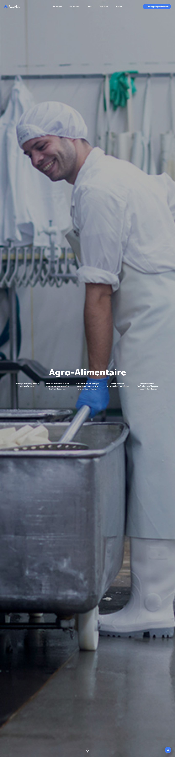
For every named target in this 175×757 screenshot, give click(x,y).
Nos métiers (74, 6)
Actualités (104, 6)
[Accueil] (12, 6)
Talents (89, 6)
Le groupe (57, 6)
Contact (118, 6)
